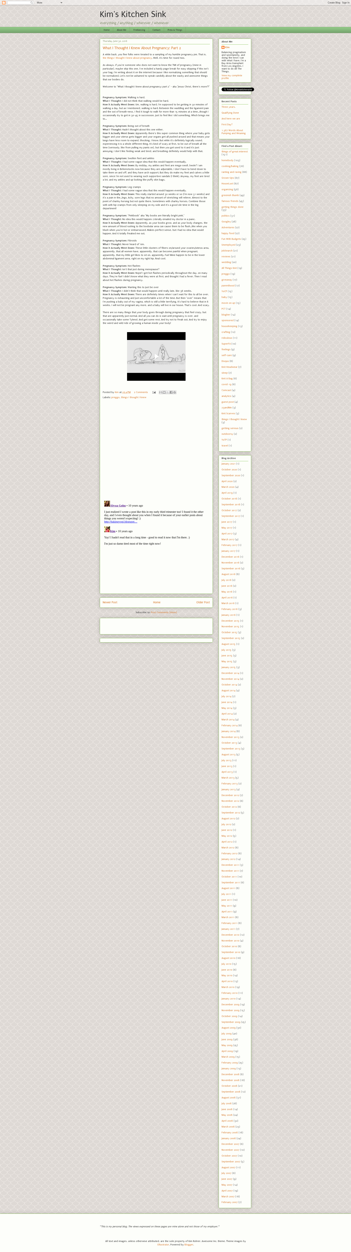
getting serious (230, 428)
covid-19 (226, 384)
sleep (225, 372)
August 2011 (228, 888)
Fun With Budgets (231, 239)
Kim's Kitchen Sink (133, 14)
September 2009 (231, 1022)
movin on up (228, 303)
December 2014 (230, 673)
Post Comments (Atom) (164, 612)
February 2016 (230, 609)
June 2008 (227, 1109)
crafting (226, 332)
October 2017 (229, 510)
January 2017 (228, 551)
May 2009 (227, 1045)
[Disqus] (156, 450)
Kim (227, 47)
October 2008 (229, 1085)
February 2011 (229, 923)
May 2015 (227, 661)
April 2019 (227, 492)
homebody (227, 160)
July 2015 (226, 649)
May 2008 (227, 1115)
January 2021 (228, 463)
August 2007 (228, 1167)
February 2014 (230, 725)
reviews (226, 256)
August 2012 (228, 818)
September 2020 (231, 475)
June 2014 (227, 702)
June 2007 (227, 1179)
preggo (115, 397)
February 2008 (230, 1132)
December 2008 (230, 1074)
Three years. (228, 107)
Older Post (203, 602)
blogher (226, 314)
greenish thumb (230, 195)
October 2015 (229, 632)
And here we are (231, 118)
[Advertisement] (124, 624)
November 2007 (230, 1149)
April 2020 (227, 481)
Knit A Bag (227, 378)
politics (226, 215)
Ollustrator (163, 1244)
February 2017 (229, 545)
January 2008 (229, 1138)
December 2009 (230, 1004)
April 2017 (227, 533)
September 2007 (231, 1161)
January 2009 (229, 1068)
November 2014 (230, 679)
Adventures (228, 227)
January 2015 (229, 667)
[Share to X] (167, 392)
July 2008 (227, 1103)
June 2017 (227, 521)
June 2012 (227, 830)
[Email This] (161, 392)
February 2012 (229, 853)
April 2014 (227, 713)
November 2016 (230, 562)
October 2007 (229, 1155)
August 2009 (229, 1027)
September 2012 (231, 812)
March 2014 (228, 719)
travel (225, 445)
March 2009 (228, 1056)
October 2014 (229, 684)
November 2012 (230, 801)
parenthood (228, 285)
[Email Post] (153, 392)
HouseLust (227, 183)
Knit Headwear (229, 367)
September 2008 (231, 1091)
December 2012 (230, 795)
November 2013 (230, 737)
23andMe (227, 407)
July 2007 (226, 1173)
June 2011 (227, 899)
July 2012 (226, 824)
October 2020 (229, 469)
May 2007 (227, 1184)
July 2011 (226, 894)
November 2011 (230, 870)
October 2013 (229, 742)
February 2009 (230, 1062)
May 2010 (227, 975)
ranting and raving (231, 172)
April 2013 (227, 771)
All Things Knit (229, 268)
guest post (228, 402)
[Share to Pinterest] (174, 392)
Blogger (188, 1244)
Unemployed (228, 244)
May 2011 (227, 905)
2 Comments (141, 392)
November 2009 (230, 1010)
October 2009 (229, 1016)
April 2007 (227, 1190)
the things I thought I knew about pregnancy (127, 58)
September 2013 (231, 748)
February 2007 (230, 1202)
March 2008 (228, 1126)
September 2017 (231, 516)
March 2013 (228, 777)
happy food (228, 233)
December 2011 (230, 865)
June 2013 (227, 766)
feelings (226, 349)
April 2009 (227, 1051)
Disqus (225, 361)
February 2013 (230, 783)
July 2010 (226, 964)
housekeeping (229, 326)
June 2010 (227, 969)
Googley (226, 221)
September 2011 (231, 882)
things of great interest (235, 151)
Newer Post (110, 602)
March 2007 (228, 1196)
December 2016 (230, 556)
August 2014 (228, 690)
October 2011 (229, 876)
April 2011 (227, 911)
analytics (226, 396)
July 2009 (227, 1033)
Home (107, 30)
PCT (224, 308)
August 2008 (229, 1097)
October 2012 (229, 806)
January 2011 (228, 929)
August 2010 (228, 958)
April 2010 (227, 981)
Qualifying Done (230, 112)
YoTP (224, 439)
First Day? (227, 124)
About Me (121, 30)
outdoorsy (227, 434)
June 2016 (227, 585)
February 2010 (230, 993)
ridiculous (227, 338)
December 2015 (230, 620)
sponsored (228, 320)
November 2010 (230, 940)
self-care (227, 355)
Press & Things (175, 30)
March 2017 (228, 539)
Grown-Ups (228, 177)
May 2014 (227, 708)
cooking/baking (230, 166)
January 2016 (229, 615)
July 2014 (226, 696)
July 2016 (226, 580)
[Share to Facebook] (171, 392)
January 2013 (229, 789)
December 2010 (230, 934)
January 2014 (229, 731)
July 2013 (226, 760)
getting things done (233, 207)
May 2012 (227, 835)
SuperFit (226, 343)
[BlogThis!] (164, 392)
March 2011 (228, 917)
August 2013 (228, 754)
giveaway (227, 279)
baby (224, 297)
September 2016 (231, 568)
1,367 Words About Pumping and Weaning (234, 132)
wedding (226, 262)
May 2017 (227, 527)
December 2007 (230, 1144)
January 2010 (229, 998)
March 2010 (228, 987)
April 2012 (227, 841)
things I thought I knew (133, 397)
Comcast (226, 390)
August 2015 (228, 644)
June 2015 (227, 655)
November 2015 (230, 626)
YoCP (224, 291)
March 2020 (228, 487)
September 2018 (231, 504)
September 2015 (231, 638)
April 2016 (227, 597)
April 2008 (227, 1120)
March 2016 (228, 603)
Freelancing (139, 30)
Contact (156, 30)
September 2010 (231, 952)
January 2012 (228, 859)
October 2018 (229, 498)
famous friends (230, 201)
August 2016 (228, 574)
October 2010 (229, 946)
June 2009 (227, 1039)
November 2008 (230, 1080)
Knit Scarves (228, 413)
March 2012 (228, 847)
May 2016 (227, 591)
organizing (227, 189)
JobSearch (227, 250)
